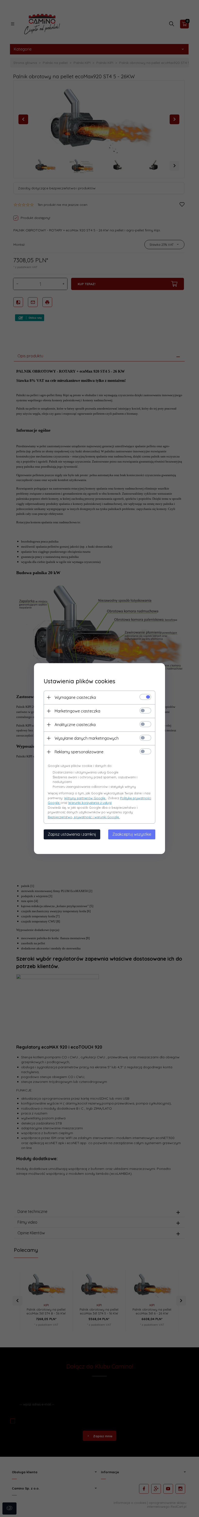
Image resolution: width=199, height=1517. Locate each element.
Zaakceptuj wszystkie (131, 834)
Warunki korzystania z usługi (90, 803)
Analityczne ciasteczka (75, 724)
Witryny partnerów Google (85, 798)
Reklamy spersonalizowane (79, 751)
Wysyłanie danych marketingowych (87, 738)
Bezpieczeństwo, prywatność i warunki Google (84, 817)
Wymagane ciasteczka (75, 697)
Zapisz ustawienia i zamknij (72, 834)
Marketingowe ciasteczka (77, 711)
